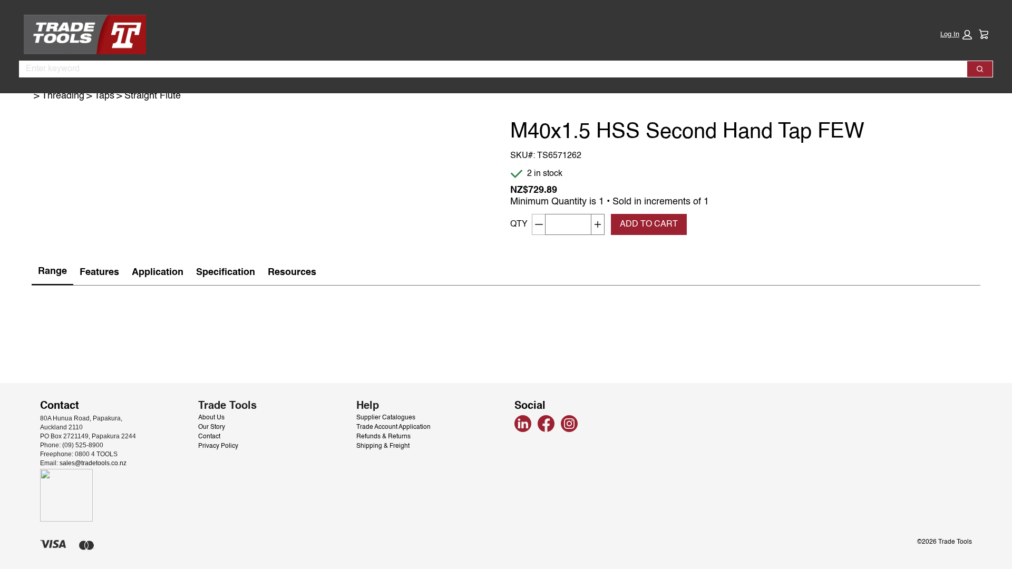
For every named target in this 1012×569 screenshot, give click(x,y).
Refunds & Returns (383, 437)
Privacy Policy (218, 446)
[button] (956, 35)
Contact (209, 437)
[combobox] (489, 69)
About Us (211, 418)
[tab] (52, 272)
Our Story (211, 427)
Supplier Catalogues (385, 418)
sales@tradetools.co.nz (93, 463)
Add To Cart (649, 224)
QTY (519, 224)
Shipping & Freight (383, 446)
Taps (104, 96)
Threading (63, 96)
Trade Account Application (393, 427)
